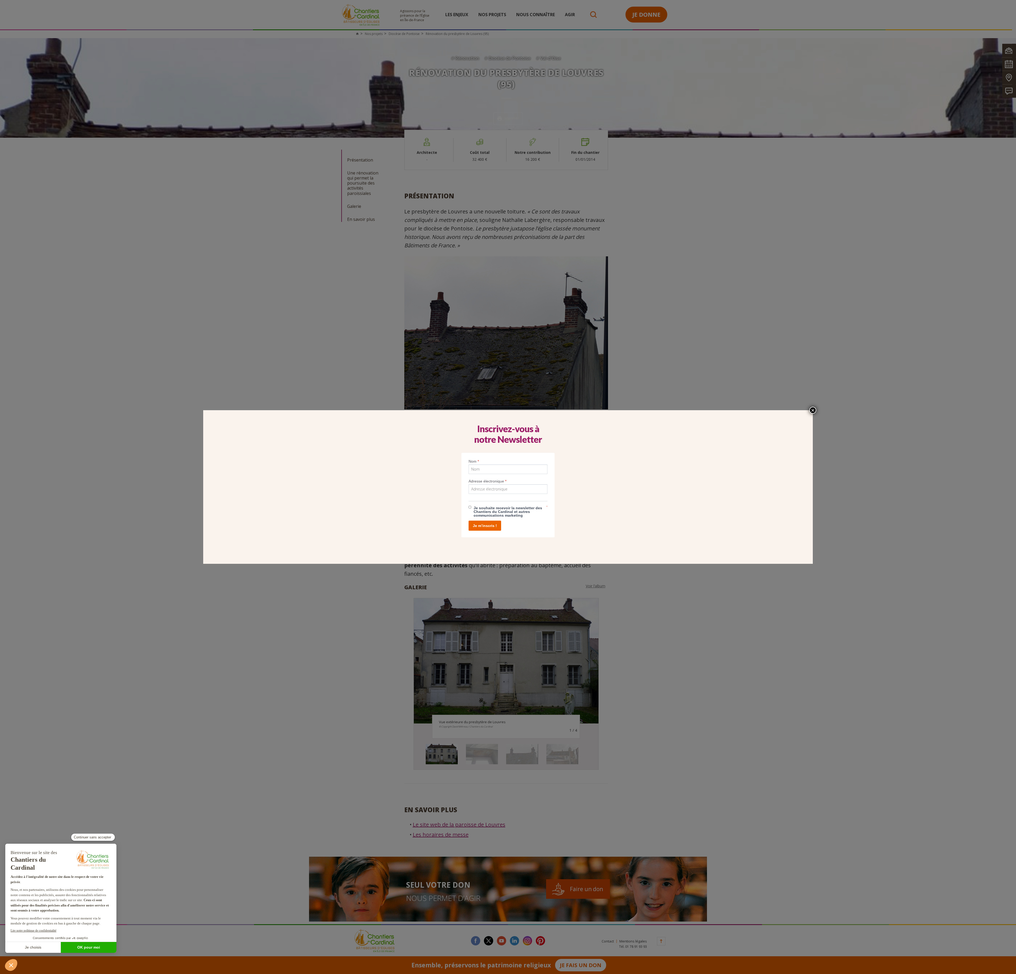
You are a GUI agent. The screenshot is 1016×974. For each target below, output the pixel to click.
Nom (474, 461)
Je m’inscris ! (485, 526)
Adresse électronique (487, 481)
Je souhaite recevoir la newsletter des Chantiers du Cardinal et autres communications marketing (508, 511)
